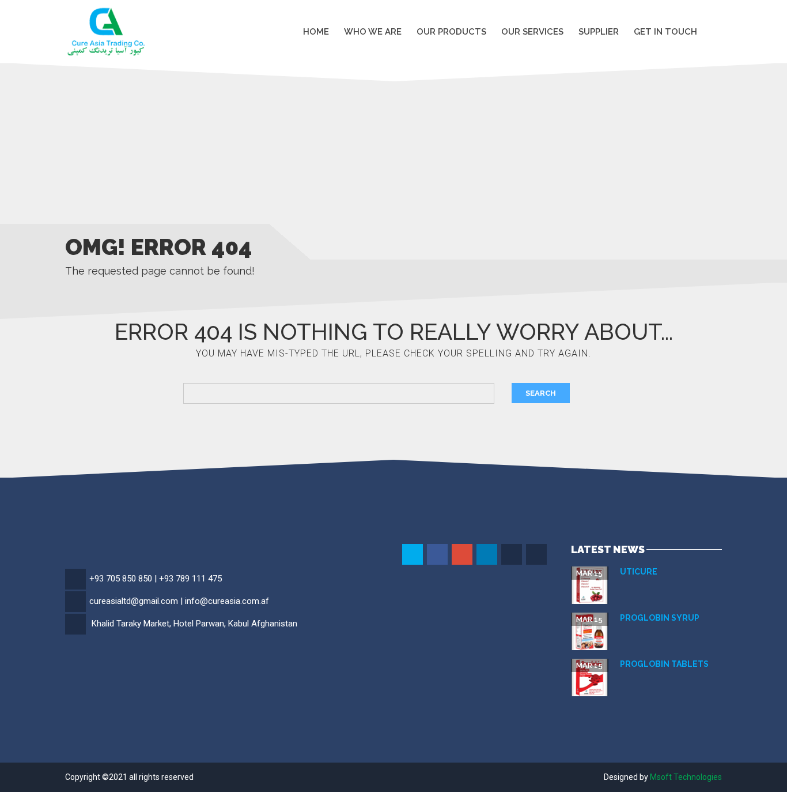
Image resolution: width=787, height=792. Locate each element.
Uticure (638, 571)
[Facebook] (438, 555)
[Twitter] (413, 555)
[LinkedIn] (487, 555)
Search (540, 393)
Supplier (598, 31)
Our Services (532, 31)
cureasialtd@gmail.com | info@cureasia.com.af (179, 601)
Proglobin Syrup (659, 617)
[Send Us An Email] (537, 555)
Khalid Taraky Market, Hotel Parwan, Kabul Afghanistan (194, 623)
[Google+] (463, 555)
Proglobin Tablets (664, 664)
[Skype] (512, 555)
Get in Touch (665, 31)
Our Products (451, 31)
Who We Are (373, 31)
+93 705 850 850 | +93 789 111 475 (155, 578)
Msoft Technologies (686, 777)
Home (316, 31)
